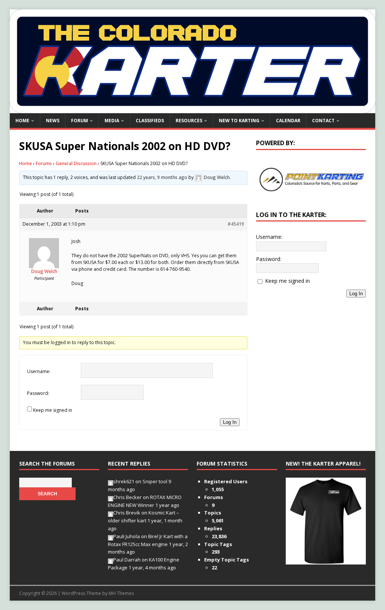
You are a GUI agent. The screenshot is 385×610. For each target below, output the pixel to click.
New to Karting (239, 120)
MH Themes (121, 593)
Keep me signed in (52, 410)
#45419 (235, 224)
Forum (79, 120)
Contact (323, 120)
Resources (189, 120)
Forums (44, 163)
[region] (311, 180)
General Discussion (76, 163)
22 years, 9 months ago (162, 178)
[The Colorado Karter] (193, 108)
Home (22, 120)
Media (112, 120)
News (52, 120)
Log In (229, 422)
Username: (38, 371)
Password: (38, 393)
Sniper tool (154, 481)
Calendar (288, 120)
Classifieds (150, 120)
